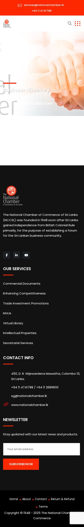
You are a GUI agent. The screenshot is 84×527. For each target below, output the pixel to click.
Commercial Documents (21, 283)
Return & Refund (62, 499)
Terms (43, 507)
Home (14, 499)
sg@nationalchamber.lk (29, 396)
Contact (41, 499)
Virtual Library (13, 323)
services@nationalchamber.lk (44, 5)
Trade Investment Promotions (26, 303)
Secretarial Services (18, 343)
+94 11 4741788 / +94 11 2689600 (35, 387)
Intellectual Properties (19, 333)
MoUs (7, 313)
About (26, 499)
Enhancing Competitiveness (24, 293)
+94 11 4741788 (41, 11)
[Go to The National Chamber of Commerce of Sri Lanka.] (9, 104)
